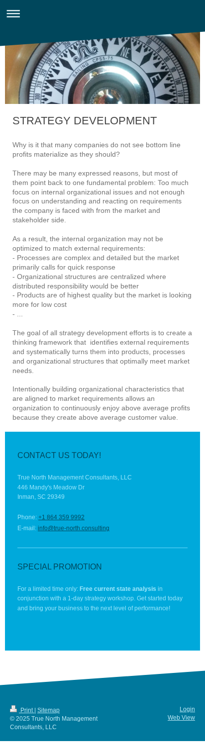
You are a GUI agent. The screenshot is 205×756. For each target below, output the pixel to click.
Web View (181, 717)
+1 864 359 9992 (61, 517)
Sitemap (48, 710)
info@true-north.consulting (73, 528)
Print (26, 710)
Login (187, 709)
